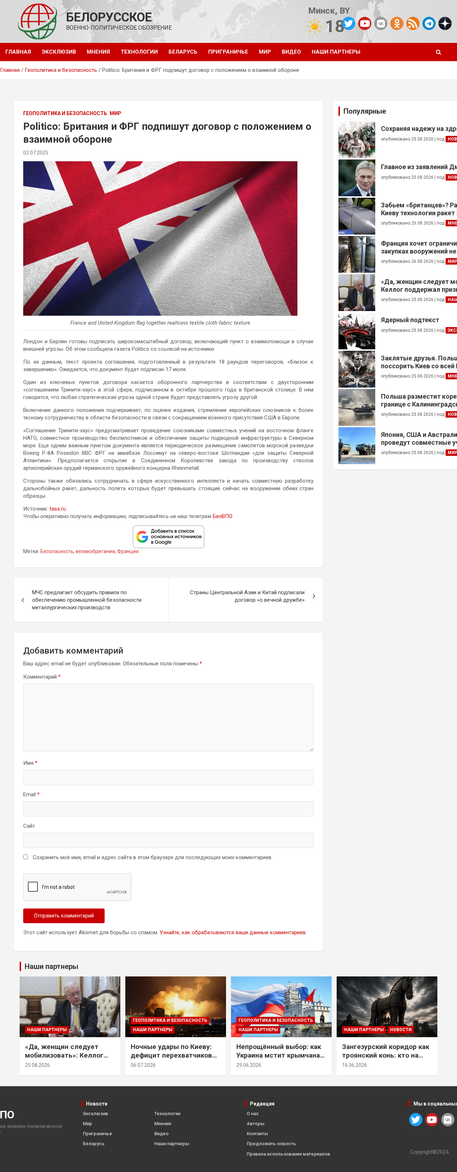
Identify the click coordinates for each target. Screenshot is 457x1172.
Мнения (98, 52)
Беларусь (183, 52)
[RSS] (413, 23)
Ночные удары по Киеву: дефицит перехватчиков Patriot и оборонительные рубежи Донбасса (173, 1060)
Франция (128, 551)
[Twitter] (348, 23)
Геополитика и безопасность (65, 113)
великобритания (95, 551)
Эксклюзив (59, 52)
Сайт (29, 826)
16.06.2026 (354, 1065)
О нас (253, 1113)
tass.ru (58, 509)
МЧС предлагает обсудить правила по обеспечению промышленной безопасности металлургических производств (86, 600)
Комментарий (42, 677)
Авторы (256, 1123)
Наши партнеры (336, 52)
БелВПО (222, 516)
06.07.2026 (143, 1065)
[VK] (380, 23)
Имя (30, 763)
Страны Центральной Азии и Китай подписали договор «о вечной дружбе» (247, 596)
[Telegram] (429, 23)
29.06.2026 (248, 1065)
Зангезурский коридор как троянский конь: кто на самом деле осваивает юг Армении (385, 1060)
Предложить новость (271, 1143)
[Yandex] (445, 23)
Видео (291, 52)
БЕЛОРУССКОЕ (109, 17)
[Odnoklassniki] (396, 23)
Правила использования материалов (288, 1154)
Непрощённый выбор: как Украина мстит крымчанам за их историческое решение (280, 1060)
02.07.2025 (35, 153)
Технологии (139, 52)
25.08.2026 (37, 1065)
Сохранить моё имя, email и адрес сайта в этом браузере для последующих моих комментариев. (152, 857)
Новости (401, 1029)
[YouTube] (364, 23)
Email (31, 794)
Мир (265, 52)
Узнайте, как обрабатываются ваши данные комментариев (233, 932)
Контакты (257, 1133)
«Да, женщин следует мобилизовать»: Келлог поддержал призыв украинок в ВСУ (64, 1060)
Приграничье (228, 52)
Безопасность (57, 551)
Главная (18, 52)
